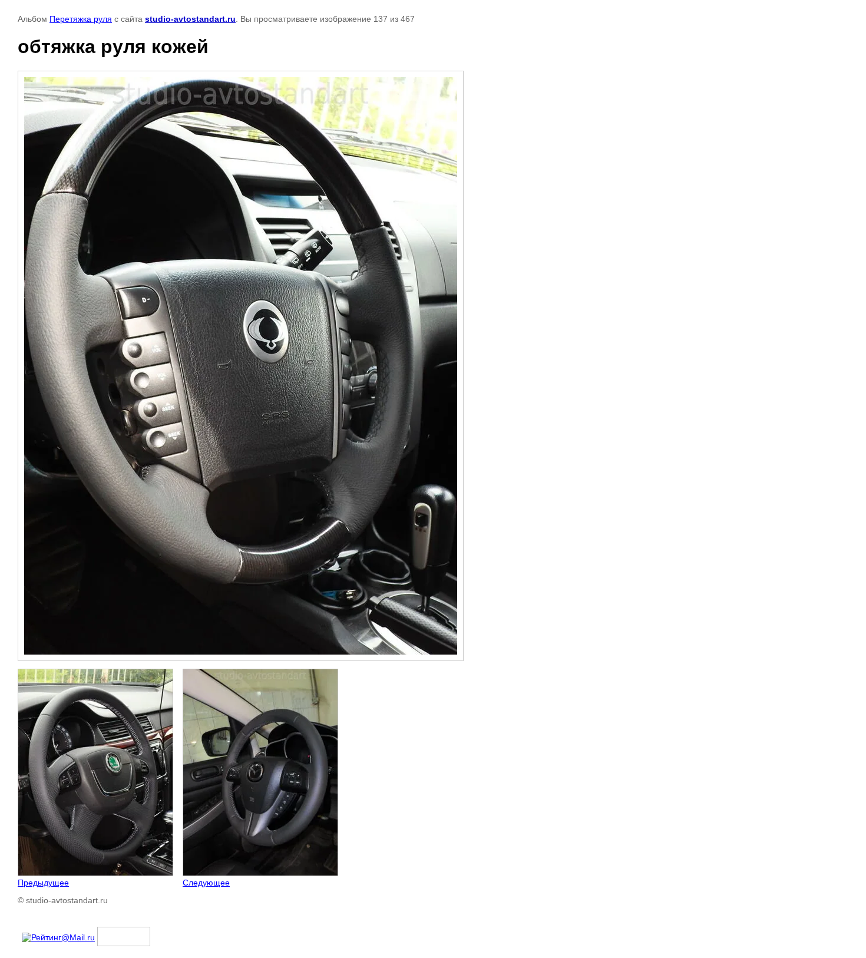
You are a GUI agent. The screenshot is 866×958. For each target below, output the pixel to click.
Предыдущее (43, 882)
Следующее (206, 882)
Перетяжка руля (80, 19)
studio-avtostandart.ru (190, 19)
